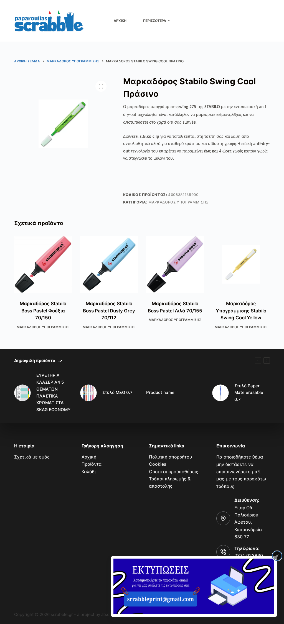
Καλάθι (89, 471)
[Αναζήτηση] (266, 20)
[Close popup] (277, 556)
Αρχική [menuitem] (120, 21)
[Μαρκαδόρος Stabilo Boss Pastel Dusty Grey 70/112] (109, 264)
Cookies (157, 464)
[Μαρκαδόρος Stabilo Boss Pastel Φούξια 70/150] (43, 264)
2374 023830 (248, 555)
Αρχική (89, 457)
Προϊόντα (92, 464)
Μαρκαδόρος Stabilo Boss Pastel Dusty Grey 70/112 (109, 310)
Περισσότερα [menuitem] (154, 21)
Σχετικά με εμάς (32, 457)
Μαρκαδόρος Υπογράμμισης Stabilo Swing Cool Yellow (241, 310)
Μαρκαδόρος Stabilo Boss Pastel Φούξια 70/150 (43, 310)
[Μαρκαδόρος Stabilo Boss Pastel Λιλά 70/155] (175, 264)
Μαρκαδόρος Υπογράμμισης (178, 202)
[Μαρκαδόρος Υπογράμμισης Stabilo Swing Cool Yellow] (241, 264)
